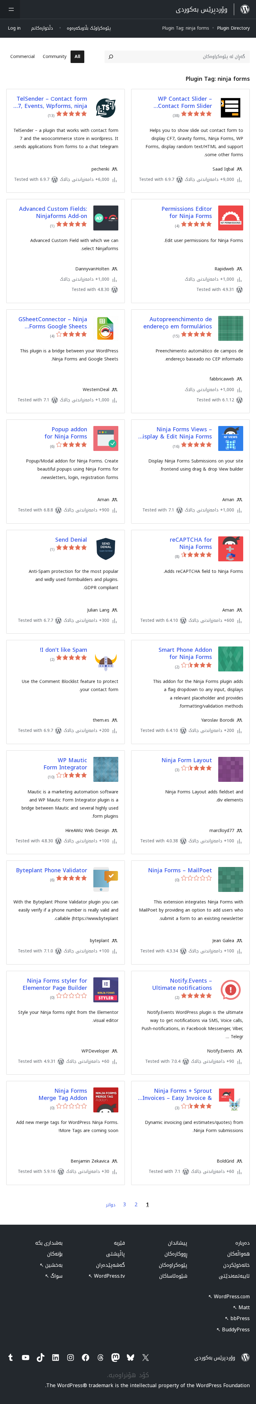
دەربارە (242, 1243)
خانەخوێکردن (236, 1265)
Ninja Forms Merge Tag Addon (62, 1094)
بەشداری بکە (48, 1243)
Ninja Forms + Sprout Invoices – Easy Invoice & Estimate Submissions (177, 1094)
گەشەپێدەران (110, 1265)
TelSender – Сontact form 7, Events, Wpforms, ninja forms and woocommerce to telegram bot (52, 102)
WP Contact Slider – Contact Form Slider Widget (185, 102)
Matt (241, 1307)
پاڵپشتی (115, 1254)
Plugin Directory (233, 28)
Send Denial (71, 540)
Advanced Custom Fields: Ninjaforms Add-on (53, 213)
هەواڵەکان (238, 1254)
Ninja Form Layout (186, 760)
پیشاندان (177, 1243)
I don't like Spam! (63, 650)
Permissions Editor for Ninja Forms (186, 213)
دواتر (111, 1205)
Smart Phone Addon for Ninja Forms (185, 653)
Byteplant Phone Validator (51, 870)
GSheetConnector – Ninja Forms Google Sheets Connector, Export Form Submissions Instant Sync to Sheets (52, 323)
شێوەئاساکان (173, 1276)
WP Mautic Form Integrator (65, 764)
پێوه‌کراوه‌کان (173, 1265)
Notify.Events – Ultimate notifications (182, 984)
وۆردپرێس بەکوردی (214, 1358)
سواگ (53, 1276)
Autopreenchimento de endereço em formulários (177, 323)
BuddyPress (233, 1329)
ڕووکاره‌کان (176, 1254)
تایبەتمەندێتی (234, 1276)
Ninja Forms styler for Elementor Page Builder (54, 984)
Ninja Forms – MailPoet (180, 870)
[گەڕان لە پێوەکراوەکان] (111, 57)
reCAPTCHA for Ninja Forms (191, 543)
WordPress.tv (106, 1276)
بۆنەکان (54, 1254)
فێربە (119, 1243)
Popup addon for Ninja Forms (65, 433)
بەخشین (51, 1265)
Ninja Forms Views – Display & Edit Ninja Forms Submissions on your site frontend (175, 433)
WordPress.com (229, 1296)
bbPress (237, 1318)
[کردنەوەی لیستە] (10, 9)
